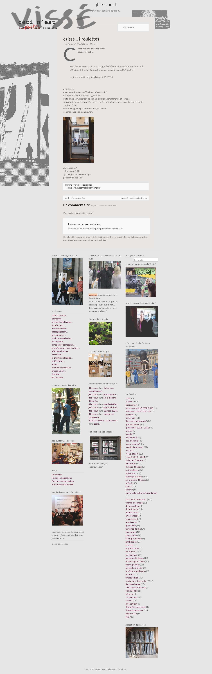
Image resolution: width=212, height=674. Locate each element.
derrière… (56, 374)
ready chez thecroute (136, 581)
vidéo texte (131, 613)
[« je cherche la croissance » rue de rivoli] (105, 274)
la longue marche (134, 538)
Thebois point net (84, 185)
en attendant (132, 515)
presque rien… (58, 335)
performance (94, 188)
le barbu (129, 545)
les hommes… (58, 341)
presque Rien (132, 577)
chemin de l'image (134, 502)
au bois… (56, 364)
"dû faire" (130, 414)
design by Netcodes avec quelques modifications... (106, 669)
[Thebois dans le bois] (100, 333)
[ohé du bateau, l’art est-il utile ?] (142, 321)
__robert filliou (70, 105)
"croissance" (131, 404)
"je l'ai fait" (130, 418)
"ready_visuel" (132, 440)
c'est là (129, 486)
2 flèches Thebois (134, 460)
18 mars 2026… (111, 410)
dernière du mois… (75, 198)
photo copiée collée (135, 561)
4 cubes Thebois (134, 466)
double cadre (132, 512)
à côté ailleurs (132, 470)
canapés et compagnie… (63, 344)
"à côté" (73, 185)
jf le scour (71, 44)
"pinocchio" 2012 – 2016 (137, 427)
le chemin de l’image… (62, 322)
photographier (133, 564)
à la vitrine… (57, 318)
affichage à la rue (134, 476)
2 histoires (131, 463)
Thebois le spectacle (136, 607)
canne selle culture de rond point (141, 493)
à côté (73, 188)
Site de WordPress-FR (62, 484)
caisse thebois (83, 188)
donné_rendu (132, 509)
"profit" (129, 431)
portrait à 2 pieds (134, 568)
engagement (132, 519)
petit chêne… (58, 361)
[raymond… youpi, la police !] (66, 411)
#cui (113, 66)
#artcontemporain (135, 66)
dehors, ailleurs (133, 506)
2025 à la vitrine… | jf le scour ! (103, 420)
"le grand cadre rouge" (136, 421)
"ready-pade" (132, 437)
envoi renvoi (131, 522)
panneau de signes (135, 558)
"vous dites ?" (132, 453)
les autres (130, 551)
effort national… (59, 315)
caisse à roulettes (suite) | (81, 213)
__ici (80, 177)
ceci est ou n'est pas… (136, 499)
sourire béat (131, 597)
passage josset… (60, 331)
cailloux (129, 489)
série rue (130, 594)
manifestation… (111, 404)
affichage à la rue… (61, 351)
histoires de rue (133, 528)
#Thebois (74, 69)
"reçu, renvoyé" (133, 444)
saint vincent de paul (136, 587)
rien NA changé (133, 584)
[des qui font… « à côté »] (67, 453)
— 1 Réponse (93, 44)
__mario (126, 98)
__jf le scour (68, 171)
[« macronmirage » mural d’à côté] (141, 281)
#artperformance (98, 69)
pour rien (130, 574)
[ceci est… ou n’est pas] (100, 365)
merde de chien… (60, 328)
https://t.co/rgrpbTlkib (100, 66)
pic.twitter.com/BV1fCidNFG (121, 69)
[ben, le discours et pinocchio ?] (67, 510)
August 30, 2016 (104, 77)
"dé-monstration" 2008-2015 (139, 408)
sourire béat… (58, 325)
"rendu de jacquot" (135, 447)
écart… (97, 423)
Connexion (57, 474)
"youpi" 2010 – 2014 (135, 457)
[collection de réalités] (142, 642)
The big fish (131, 603)
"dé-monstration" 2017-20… (139, 411)
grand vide (131, 525)
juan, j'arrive (131, 535)
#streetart (84, 69)
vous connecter (87, 228)
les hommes (131, 554)
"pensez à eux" (133, 424)
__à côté (95, 95)
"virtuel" (129, 450)
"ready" (129, 434)
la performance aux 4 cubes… (66, 348)
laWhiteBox (131, 541)
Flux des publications (62, 477)
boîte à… (130, 483)
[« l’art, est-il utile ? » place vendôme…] (142, 368)
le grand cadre (132, 548)
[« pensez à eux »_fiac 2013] (67, 281)
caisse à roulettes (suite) (134, 198)
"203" (128, 398)
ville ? (128, 616)
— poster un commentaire (103, 205)
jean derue (131, 532)
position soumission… (62, 338)
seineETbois (132, 590)
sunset (129, 600)
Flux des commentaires (63, 481)
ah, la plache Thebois (136, 479)
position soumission (135, 571)
